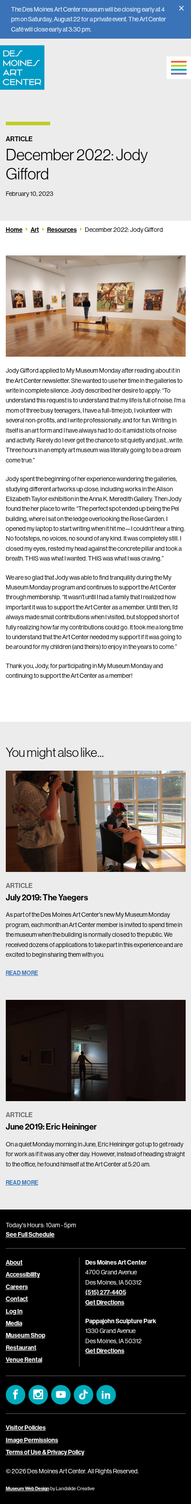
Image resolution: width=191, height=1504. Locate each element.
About (14, 1262)
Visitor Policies (26, 1428)
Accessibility (23, 1274)
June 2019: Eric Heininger (51, 1126)
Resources (62, 230)
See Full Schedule (30, 1234)
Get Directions (104, 1302)
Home (14, 230)
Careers (17, 1287)
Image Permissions (32, 1440)
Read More (22, 972)
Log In (14, 1311)
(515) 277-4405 (105, 1292)
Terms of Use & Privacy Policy (45, 1452)
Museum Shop (25, 1335)
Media (14, 1323)
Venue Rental (24, 1360)
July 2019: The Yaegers (47, 897)
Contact (17, 1299)
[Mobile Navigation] (179, 67)
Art (35, 230)
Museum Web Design (27, 1488)
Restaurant (21, 1348)
